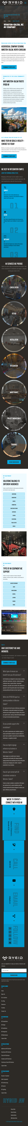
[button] (25, 3)
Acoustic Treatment (5, 1076)
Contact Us (3, 1011)
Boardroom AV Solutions (6, 1052)
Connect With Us (9, 67)
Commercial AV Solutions (6, 1059)
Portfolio (3, 1008)
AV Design (3, 1025)
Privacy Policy (13, 1109)
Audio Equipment (4, 1079)
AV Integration (4, 1031)
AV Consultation (4, 1021)
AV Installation (4, 1028)
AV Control (3, 1086)
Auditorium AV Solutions (6, 1048)
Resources (3, 1004)
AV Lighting (3, 1089)
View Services (14, 462)
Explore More (4, 1038)
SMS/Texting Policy (14, 1118)
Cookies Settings (13, 1115)
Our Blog (3, 1001)
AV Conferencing (4, 1082)
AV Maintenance (4, 1035)
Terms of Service (13, 1112)
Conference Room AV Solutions (7, 1062)
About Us (3, 994)
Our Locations (4, 997)
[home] (12, 3)
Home (2, 991)
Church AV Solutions (5, 1055)
